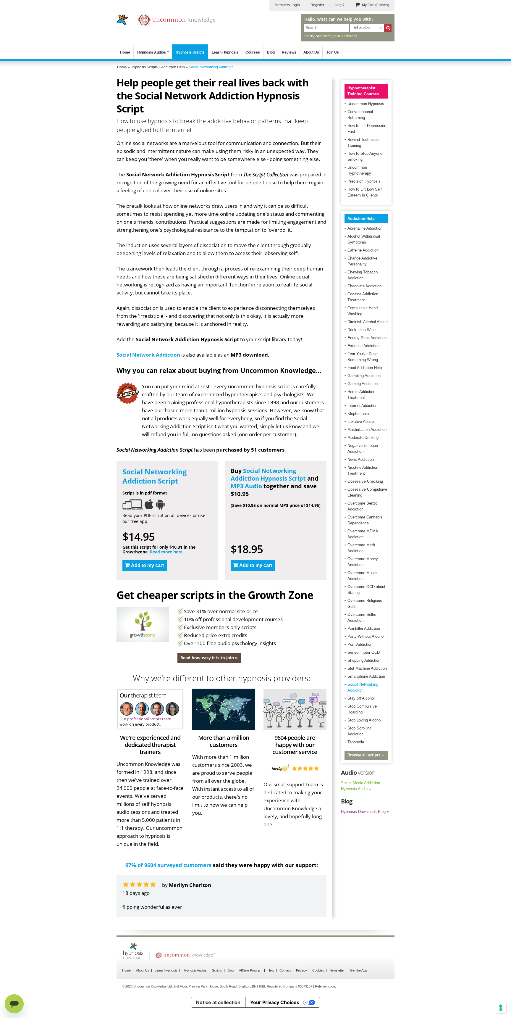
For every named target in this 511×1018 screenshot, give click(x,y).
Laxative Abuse (360, 421)
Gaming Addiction (362, 383)
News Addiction (360, 459)
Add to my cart (147, 565)
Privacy (301, 970)
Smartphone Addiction (366, 676)
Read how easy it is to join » (209, 658)
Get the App (358, 970)
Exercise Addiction (363, 346)
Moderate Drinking (363, 437)
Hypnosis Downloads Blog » (365, 811)
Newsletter (337, 970)
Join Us (332, 52)
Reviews (289, 52)
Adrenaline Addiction (364, 228)
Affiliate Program (250, 970)
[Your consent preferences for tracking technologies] (500, 1007)
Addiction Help (361, 218)
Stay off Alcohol (361, 698)
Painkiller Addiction (363, 628)
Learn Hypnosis (225, 52)
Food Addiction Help (364, 367)
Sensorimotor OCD (363, 652)
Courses (252, 52)
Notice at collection (218, 1002)
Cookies (318, 970)
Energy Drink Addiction (367, 338)
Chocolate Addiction (364, 286)
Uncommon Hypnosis (365, 104)
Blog (271, 52)
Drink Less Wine (361, 330)
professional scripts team (149, 718)
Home (125, 52)
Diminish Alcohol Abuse (367, 322)
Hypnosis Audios (151, 52)
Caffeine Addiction (363, 250)
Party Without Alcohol (365, 636)
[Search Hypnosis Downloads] (388, 28)
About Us (311, 52)
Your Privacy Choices (274, 1002)
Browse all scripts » (365, 755)
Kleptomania (358, 413)
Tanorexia (355, 742)
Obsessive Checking (365, 481)
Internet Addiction (362, 405)
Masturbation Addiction (367, 429)
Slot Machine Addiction (367, 668)
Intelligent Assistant (340, 35)
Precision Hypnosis (364, 181)
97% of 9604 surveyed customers (168, 865)
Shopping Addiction (363, 660)
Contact (285, 970)
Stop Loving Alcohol (364, 720)
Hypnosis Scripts (190, 52)
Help (271, 970)
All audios (362, 28)
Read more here (166, 552)
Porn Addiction (359, 644)
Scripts (217, 970)
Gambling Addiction (364, 375)
